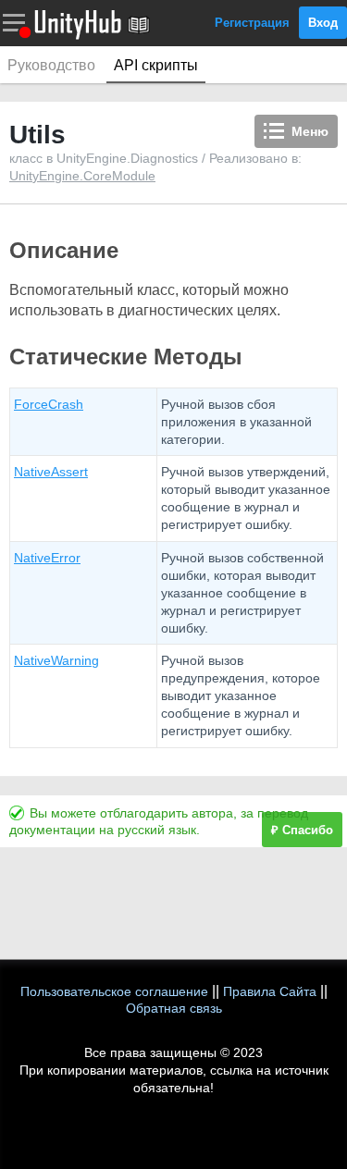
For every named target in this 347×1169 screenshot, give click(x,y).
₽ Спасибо (302, 830)
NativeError (47, 557)
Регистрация (252, 23)
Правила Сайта (269, 991)
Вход (323, 23)
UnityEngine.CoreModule (82, 175)
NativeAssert (51, 471)
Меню (309, 131)
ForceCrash (48, 404)
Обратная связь (174, 1008)
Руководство (51, 65)
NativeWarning (56, 660)
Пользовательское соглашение (114, 991)
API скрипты (156, 65)
